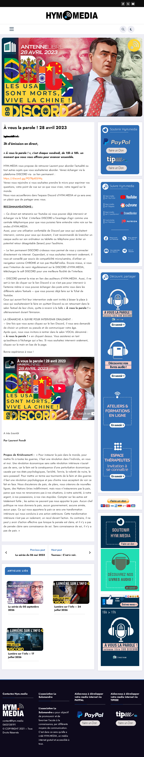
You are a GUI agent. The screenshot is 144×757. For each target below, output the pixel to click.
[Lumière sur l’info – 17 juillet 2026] (25, 639)
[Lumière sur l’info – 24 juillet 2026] (71, 592)
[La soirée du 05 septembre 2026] (25, 592)
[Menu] (11, 29)
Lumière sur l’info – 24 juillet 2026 (67, 608)
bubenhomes (11, 136)
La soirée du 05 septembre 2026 (23, 608)
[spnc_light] (131, 29)
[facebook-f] (123, 4)
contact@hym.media (13, 720)
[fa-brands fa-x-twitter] (128, 4)
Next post (56, 549)
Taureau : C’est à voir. (63, 555)
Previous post (37, 549)
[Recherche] (123, 29)
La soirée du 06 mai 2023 (30, 555)
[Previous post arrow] (6, 552)
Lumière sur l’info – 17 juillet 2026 (21, 655)
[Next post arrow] (90, 552)
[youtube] (133, 4)
